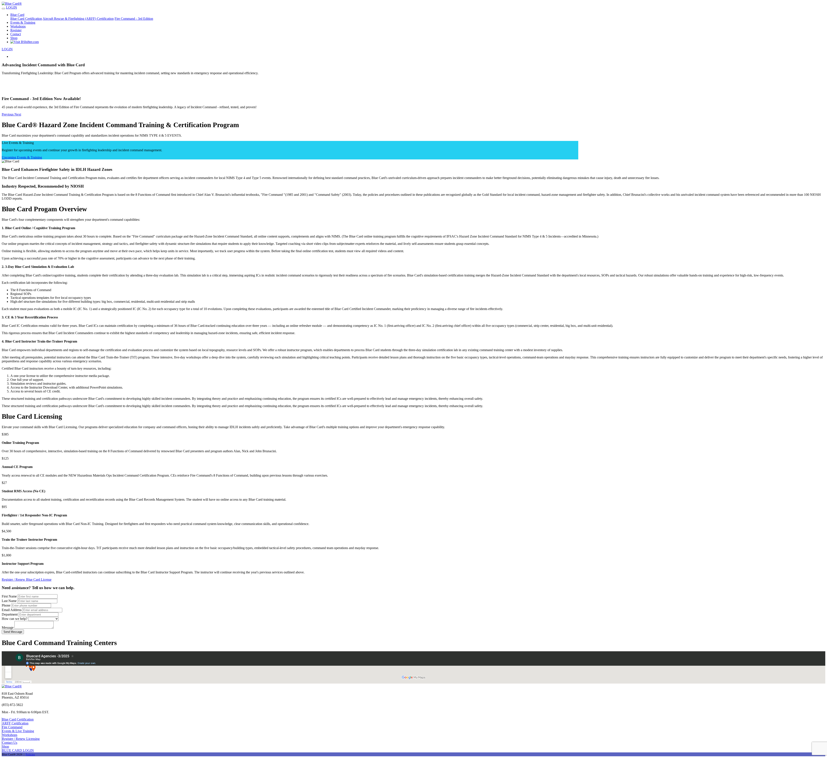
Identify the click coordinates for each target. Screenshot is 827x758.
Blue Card (17, 15)
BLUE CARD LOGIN (18, 750)
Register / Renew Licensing (21, 739)
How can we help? (14, 619)
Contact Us (9, 742)
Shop (13, 38)
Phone (6, 605)
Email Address (12, 610)
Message (8, 627)
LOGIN (11, 7)
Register (16, 30)
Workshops (18, 26)
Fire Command (12, 727)
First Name (9, 596)
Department (10, 614)
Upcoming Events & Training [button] (22, 157)
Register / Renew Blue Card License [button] (26, 579)
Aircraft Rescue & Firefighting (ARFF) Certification (78, 18)
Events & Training (22, 22)
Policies (30, 754)
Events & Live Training (18, 731)
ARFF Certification (15, 723)
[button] (413, 102)
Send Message (12, 631)
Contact (15, 34)
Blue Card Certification (26, 18)
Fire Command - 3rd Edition (134, 18)
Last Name (9, 601)
